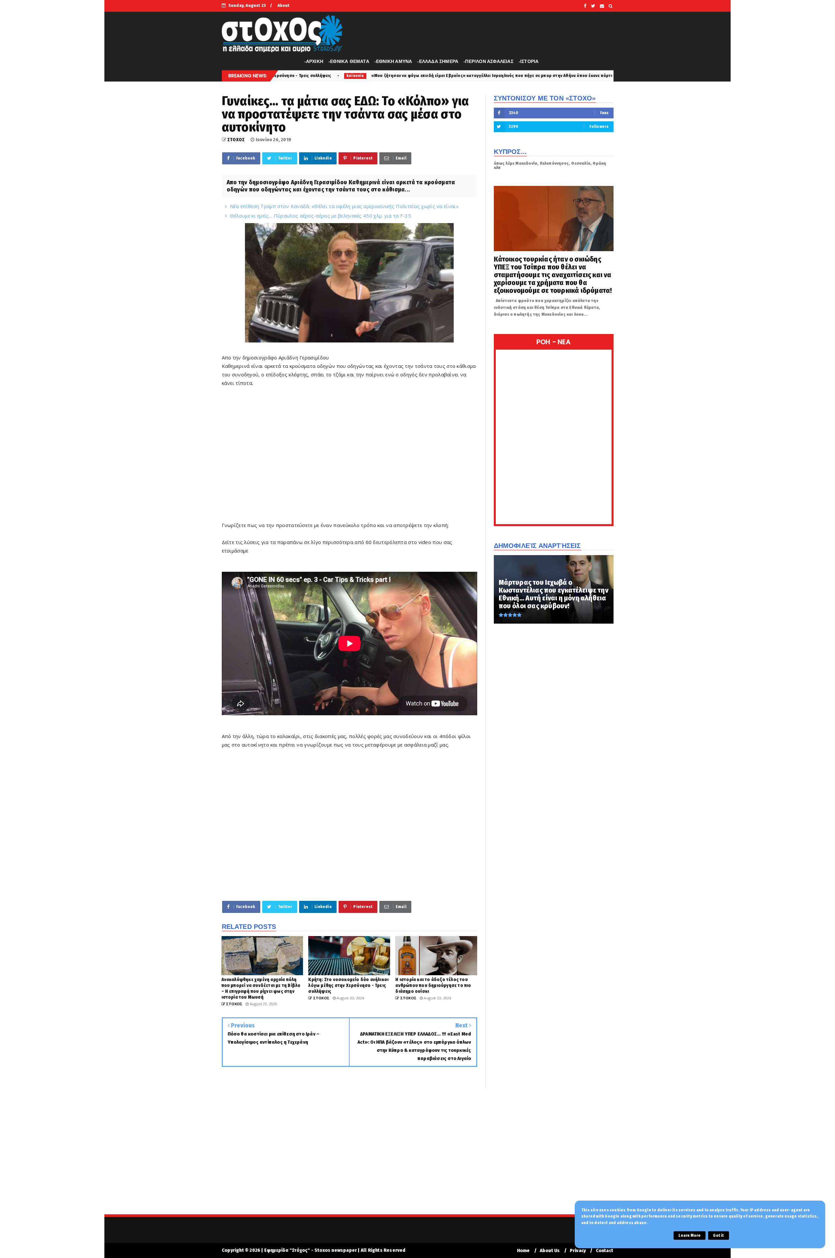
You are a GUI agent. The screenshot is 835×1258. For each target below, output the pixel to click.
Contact (604, 1250)
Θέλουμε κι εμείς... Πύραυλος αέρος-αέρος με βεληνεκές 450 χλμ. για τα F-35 (320, 215)
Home (523, 1250)
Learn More (689, 1235)
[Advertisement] (349, 449)
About (284, 5)
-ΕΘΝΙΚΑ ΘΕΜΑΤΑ (348, 61)
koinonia (569, 75)
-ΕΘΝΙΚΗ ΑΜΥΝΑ (393, 61)
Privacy (578, 1250)
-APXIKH (313, 61)
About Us (550, 1250)
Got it (718, 1235)
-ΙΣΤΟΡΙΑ (529, 61)
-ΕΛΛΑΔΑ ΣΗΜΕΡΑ (437, 61)
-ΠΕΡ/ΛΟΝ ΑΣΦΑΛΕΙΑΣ (488, 61)
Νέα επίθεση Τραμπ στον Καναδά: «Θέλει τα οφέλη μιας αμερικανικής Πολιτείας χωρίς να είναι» (344, 206)
